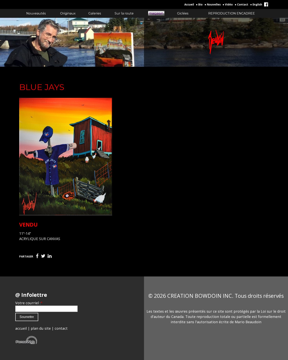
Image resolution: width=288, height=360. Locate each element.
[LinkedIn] (50, 256)
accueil (21, 328)
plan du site (41, 328)
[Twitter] (43, 256)
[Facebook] (37, 256)
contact (61, 328)
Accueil (189, 4)
